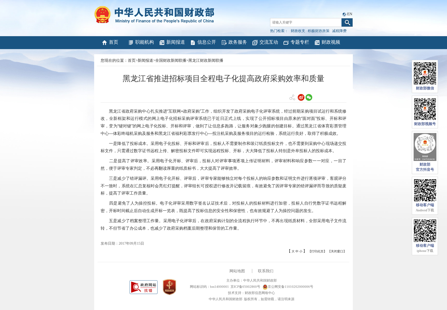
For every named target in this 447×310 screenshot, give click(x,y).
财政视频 (331, 42)
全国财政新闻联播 (170, 60)
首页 (113, 42)
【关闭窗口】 (337, 251)
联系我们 (265, 271)
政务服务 (237, 42)
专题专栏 (299, 42)
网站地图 (237, 271)
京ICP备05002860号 (245, 287)
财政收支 (298, 31)
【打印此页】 (317, 251)
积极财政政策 (319, 31)
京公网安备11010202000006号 (290, 287)
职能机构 (144, 42)
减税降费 (339, 31)
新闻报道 (175, 42)
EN (349, 14)
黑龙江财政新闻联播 (205, 60)
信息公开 (206, 42)
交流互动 (268, 42)
